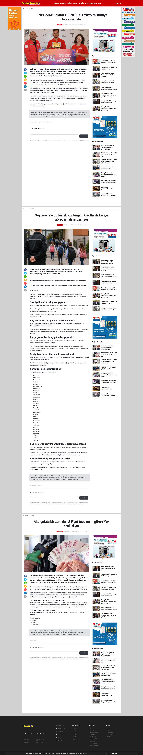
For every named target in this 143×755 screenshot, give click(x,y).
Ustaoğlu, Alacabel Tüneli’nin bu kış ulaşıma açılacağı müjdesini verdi (109, 161)
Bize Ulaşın (61, 741)
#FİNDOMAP (33, 122)
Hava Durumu (93, 729)
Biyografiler (110, 732)
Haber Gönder (39, 742)
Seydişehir (33, 311)
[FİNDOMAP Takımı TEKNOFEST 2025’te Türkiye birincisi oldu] (56, 46)
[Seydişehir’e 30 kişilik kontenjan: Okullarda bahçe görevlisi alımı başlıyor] (56, 247)
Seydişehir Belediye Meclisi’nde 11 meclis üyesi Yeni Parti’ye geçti (108, 108)
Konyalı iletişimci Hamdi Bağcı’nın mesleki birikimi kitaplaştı (108, 75)
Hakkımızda (26, 739)
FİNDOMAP (61, 85)
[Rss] (38, 733)
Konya (38, 305)
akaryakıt (59, 587)
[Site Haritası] (41, 733)
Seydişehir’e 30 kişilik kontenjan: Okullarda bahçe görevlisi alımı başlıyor (108, 95)
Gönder (84, 136)
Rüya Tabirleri (110, 734)
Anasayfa (25, 8)
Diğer (100, 3)
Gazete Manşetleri (94, 745)
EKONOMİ (63, 3)
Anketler (109, 730)
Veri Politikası (26, 742)
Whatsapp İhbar (40, 741)
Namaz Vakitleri (94, 732)
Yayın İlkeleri (26, 741)
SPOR (86, 3)
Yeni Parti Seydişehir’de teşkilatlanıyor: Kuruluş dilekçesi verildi (107, 147)
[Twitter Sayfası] (26, 733)
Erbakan (61, 82)
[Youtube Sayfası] (32, 733)
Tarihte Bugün (93, 738)
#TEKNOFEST (41, 122)
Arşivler (60, 734)
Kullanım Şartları (40, 739)
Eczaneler (92, 734)
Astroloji (109, 736)
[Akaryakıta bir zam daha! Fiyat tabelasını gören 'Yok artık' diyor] (56, 553)
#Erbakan (48, 122)
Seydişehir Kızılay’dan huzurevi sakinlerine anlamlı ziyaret (108, 174)
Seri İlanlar (92, 741)
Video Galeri (61, 728)
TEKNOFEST (61, 80)
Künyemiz (61, 738)
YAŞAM (75, 3)
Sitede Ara (109, 729)
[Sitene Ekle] (44, 733)
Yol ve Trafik (93, 730)
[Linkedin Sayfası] (35, 733)
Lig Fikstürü (93, 736)
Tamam (115, 753)
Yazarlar (60, 731)
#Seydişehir (33, 485)
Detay (108, 753)
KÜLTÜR (81, 3)
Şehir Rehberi (93, 743)
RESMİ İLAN (93, 3)
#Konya (39, 485)
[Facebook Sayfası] (23, 733)
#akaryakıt (33, 640)
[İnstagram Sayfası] (29, 733)
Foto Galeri (61, 725)
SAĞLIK (69, 3)
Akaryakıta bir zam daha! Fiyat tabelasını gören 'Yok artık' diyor (109, 154)
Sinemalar (92, 740)
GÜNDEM (56, 3)
